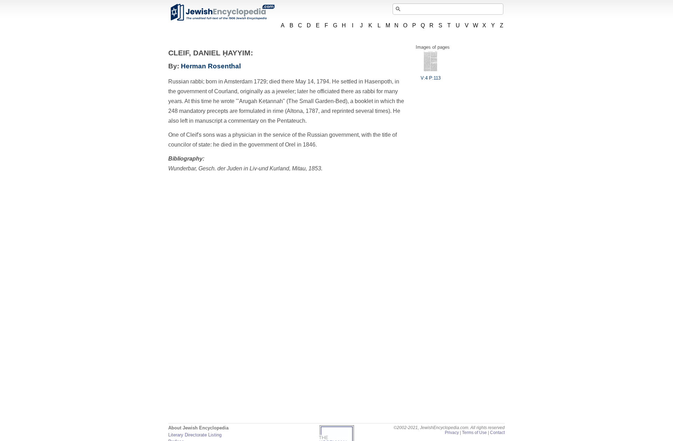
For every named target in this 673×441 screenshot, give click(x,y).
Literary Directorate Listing (195, 434)
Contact (497, 432)
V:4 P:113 (431, 78)
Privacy (452, 432)
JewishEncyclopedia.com (222, 12)
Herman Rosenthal (211, 66)
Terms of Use (474, 432)
